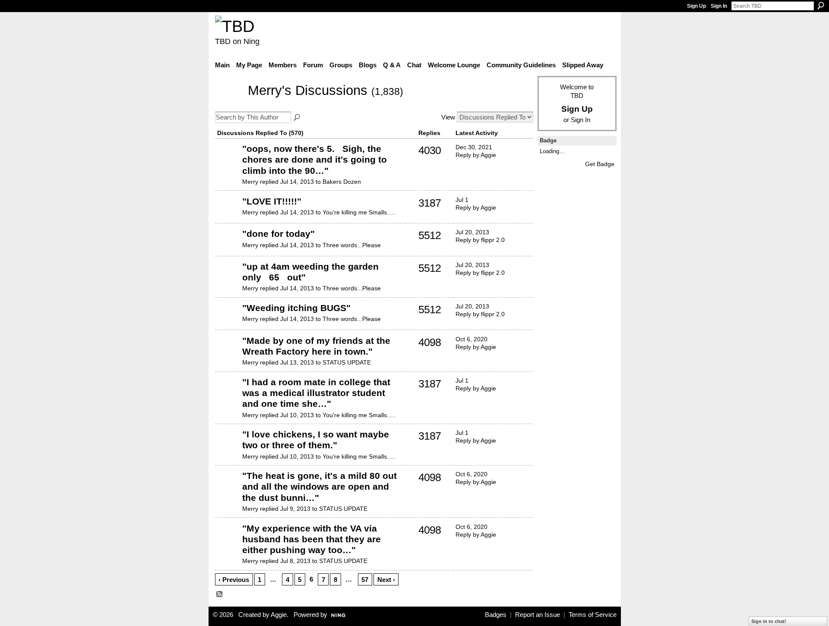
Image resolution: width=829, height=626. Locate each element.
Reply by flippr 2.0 (480, 239)
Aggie (279, 614)
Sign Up (696, 6)
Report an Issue (537, 614)
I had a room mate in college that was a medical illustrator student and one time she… (316, 393)
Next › (386, 579)
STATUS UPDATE (347, 362)
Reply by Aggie (476, 154)
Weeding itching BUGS (296, 308)
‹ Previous (233, 579)
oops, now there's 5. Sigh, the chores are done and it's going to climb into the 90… (314, 159)
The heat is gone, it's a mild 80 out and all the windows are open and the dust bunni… (319, 486)
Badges (495, 614)
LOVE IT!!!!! (272, 201)
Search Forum (297, 118)
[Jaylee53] (227, 161)
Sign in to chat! (768, 621)
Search (820, 5)
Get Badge (599, 163)
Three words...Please (352, 245)
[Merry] (229, 103)
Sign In (719, 6)
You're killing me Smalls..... (359, 212)
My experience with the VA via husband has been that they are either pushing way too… (311, 539)
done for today (278, 234)
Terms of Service (593, 614)
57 (364, 579)
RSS (220, 594)
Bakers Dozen (342, 181)
